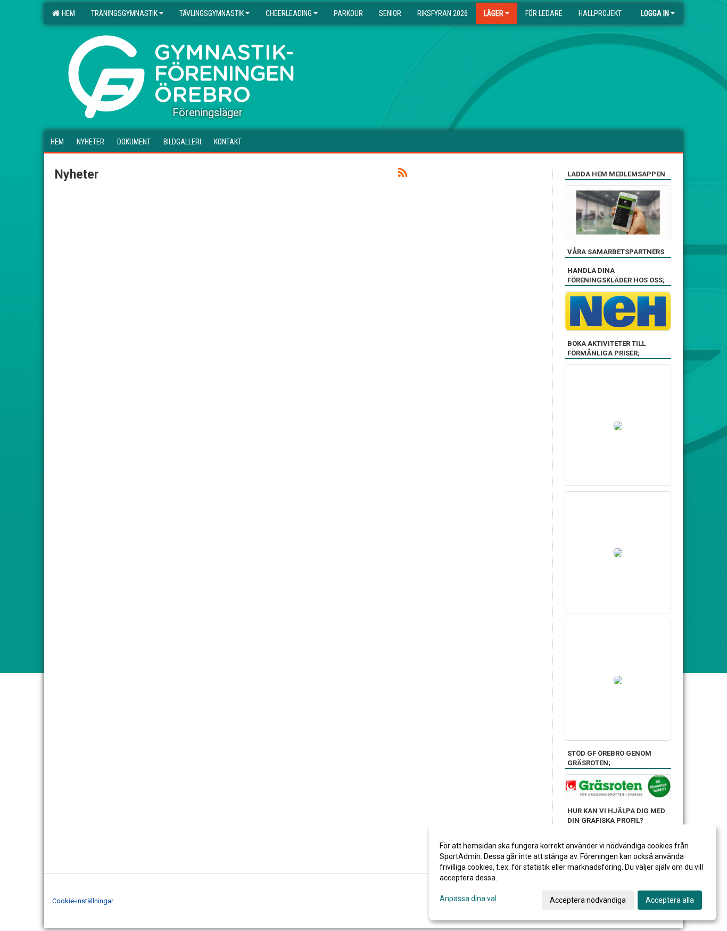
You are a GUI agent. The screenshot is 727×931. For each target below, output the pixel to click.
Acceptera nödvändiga (588, 900)
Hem (67, 13)
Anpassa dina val (468, 898)
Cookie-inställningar (82, 901)
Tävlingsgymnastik (211, 13)
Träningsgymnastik (124, 13)
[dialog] (572, 872)
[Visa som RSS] (402, 175)
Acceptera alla (670, 900)
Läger (493, 13)
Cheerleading (289, 13)
